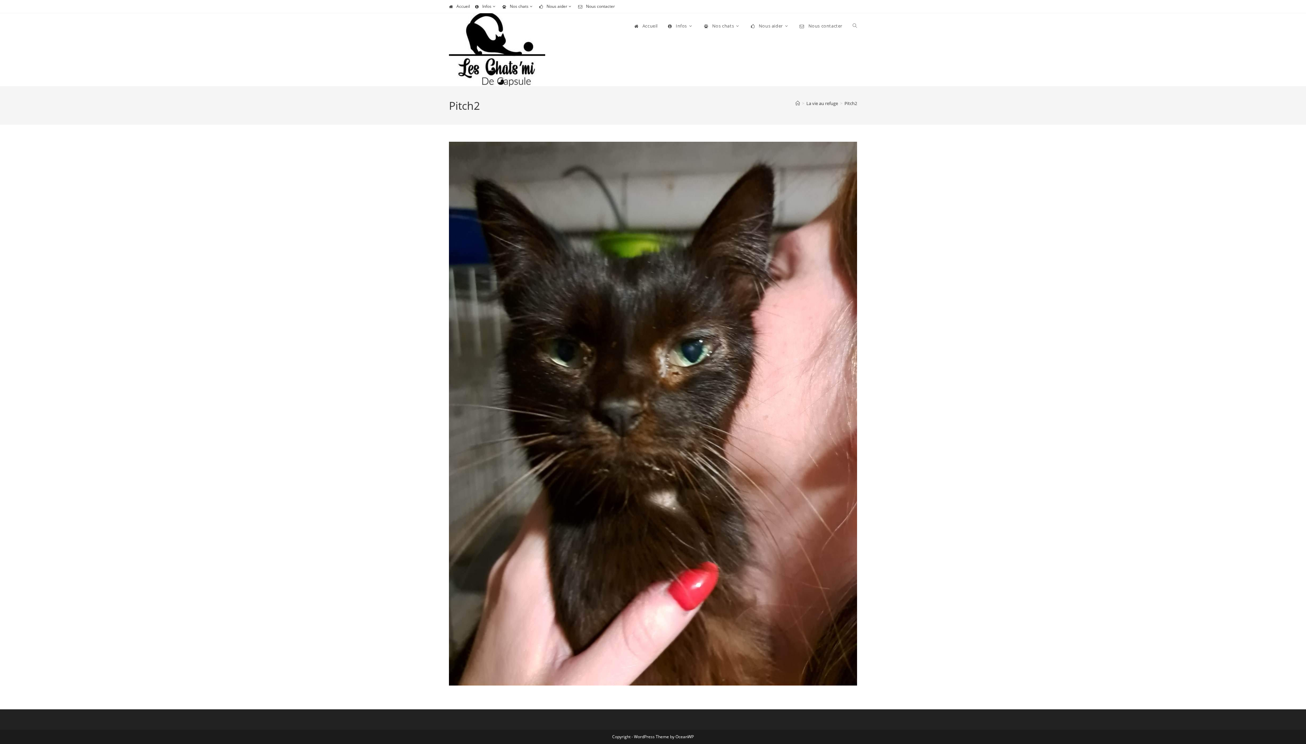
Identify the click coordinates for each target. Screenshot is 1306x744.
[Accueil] (798, 103)
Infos (486, 6)
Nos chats (519, 6)
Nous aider (557, 6)
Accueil (463, 6)
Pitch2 (850, 103)
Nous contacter (600, 6)
